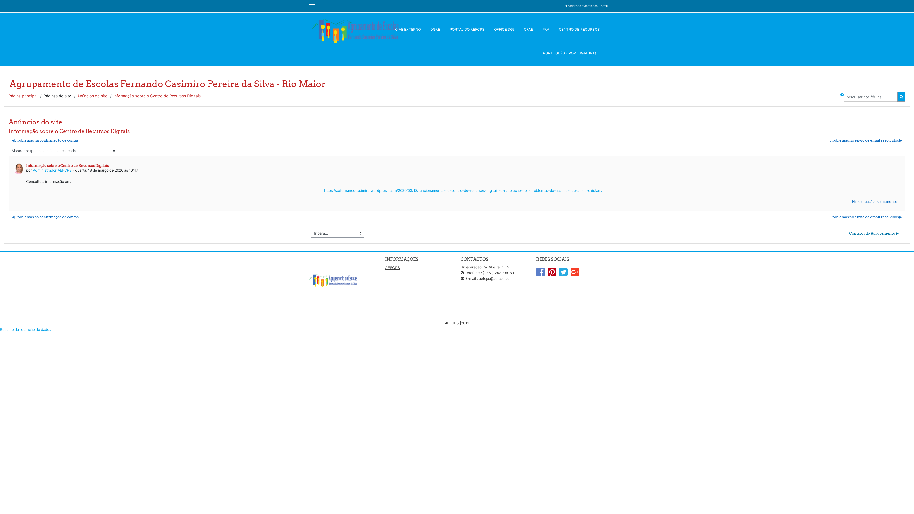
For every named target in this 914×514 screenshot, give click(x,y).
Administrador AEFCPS (52, 170)
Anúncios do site (92, 96)
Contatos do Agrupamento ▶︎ (874, 233)
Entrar (603, 6)
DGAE (435, 29)
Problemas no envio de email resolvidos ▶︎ (866, 140)
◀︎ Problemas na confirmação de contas (45, 140)
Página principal (23, 96)
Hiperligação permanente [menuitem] (874, 201)
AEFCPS (392, 267)
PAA (545, 29)
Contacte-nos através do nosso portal (341, 311)
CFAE (528, 29)
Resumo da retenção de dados (25, 329)
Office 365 (504, 29)
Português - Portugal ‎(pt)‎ (570, 53)
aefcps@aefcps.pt (494, 278)
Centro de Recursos (579, 29)
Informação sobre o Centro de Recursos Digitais (157, 96)
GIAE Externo (408, 29)
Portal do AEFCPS (467, 29)
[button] (842, 97)
